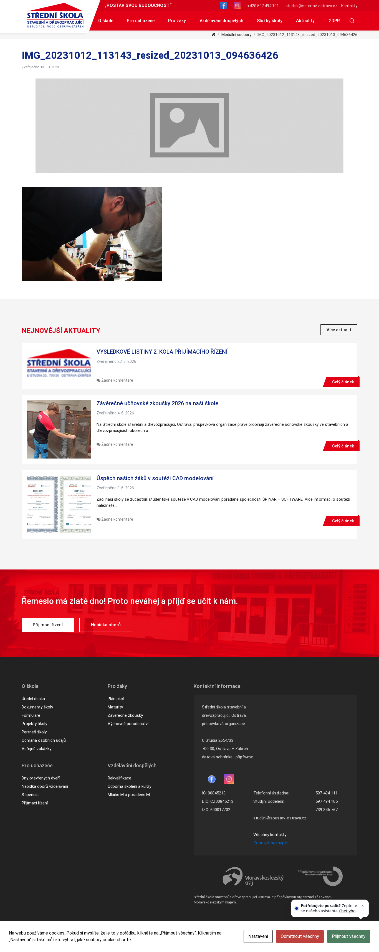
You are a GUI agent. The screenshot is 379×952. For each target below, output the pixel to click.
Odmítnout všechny (300, 936)
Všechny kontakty (269, 834)
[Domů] (213, 34)
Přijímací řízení (48, 624)
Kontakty (349, 6)
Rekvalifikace (119, 778)
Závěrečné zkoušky (125, 715)
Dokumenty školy (37, 707)
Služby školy (269, 20)
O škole (105, 20)
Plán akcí (116, 698)
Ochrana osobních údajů (44, 740)
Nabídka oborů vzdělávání (45, 786)
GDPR (334, 20)
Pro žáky (177, 20)
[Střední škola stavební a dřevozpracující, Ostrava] (55, 15)
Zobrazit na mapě (270, 842)
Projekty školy (34, 723)
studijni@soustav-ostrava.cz (311, 6)
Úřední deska (33, 698)
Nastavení (258, 936)
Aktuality (305, 20)
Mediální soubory (236, 34)
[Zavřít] (362, 905)
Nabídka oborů (106, 624)
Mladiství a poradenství (129, 794)
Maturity (115, 707)
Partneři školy (34, 732)
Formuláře (31, 715)
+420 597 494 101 (263, 6)
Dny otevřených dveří (41, 778)
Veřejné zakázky (36, 748)
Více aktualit (339, 329)
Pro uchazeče (141, 20)
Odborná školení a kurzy (129, 786)
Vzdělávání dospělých (221, 20)
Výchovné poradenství (128, 723)
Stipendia (30, 794)
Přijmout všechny (348, 936)
